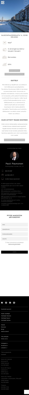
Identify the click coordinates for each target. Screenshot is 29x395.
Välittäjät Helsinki (6, 316)
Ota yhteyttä (4, 336)
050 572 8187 (8, 171)
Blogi (2, 329)
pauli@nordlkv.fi (9, 175)
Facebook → (4, 345)
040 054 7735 (5, 387)
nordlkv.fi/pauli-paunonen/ (12, 179)
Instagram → (4, 343)
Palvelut (3, 327)
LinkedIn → (4, 347)
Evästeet (3, 354)
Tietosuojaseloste (6, 352)
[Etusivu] (8, 303)
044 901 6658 (5, 365)
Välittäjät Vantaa (5, 320)
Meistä (3, 324)
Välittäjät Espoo (5, 318)
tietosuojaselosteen (14, 244)
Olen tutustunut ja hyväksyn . (15, 244)
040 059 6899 (5, 389)
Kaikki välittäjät (5, 313)
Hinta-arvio (4, 338)
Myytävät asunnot (6, 309)
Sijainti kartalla (14, 70)
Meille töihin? (5, 331)
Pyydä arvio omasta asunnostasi (14, 74)
